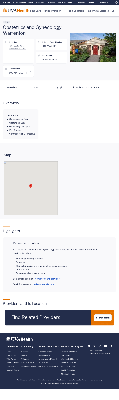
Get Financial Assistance (48, 366)
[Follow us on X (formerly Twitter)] (94, 346)
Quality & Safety (13, 370)
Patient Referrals (28, 363)
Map (36, 87)
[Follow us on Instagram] (100, 346)
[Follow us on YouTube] (105, 346)
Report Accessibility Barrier (77, 380)
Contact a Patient (45, 352)
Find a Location (75, 10)
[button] (30, 186)
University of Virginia (69, 352)
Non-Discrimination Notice (26, 380)
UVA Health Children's (69, 359)
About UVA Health (65, 3)
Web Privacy (61, 380)
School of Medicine (68, 363)
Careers (102, 3)
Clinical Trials (11, 355)
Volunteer (25, 359)
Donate (110, 3)
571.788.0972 (49, 46)
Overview (12, 87)
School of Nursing (68, 366)
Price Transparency (95, 380)
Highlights (59, 87)
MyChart (81, 3)
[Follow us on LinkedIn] (111, 346)
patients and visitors (43, 284)
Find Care (35, 10)
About (9, 352)
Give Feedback (44, 355)
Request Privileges (28, 366)
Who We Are (11, 359)
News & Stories (13, 363)
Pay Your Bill (43, 363)
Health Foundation (68, 370)
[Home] (16, 10)
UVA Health (65, 355)
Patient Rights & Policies (46, 380)
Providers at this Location (86, 87)
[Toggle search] (113, 11)
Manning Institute (68, 374)
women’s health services (47, 279)
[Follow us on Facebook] (88, 346)
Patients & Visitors (98, 10)
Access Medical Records (48, 359)
